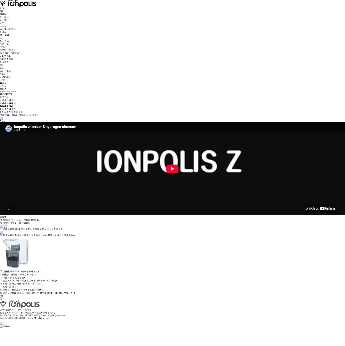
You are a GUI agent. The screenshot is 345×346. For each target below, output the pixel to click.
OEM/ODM (5, 77)
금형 (2, 65)
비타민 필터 (5, 56)
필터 (2, 68)
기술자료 (4, 62)
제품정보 (4, 44)
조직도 (3, 26)
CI (1, 38)
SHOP (3, 89)
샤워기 (3, 47)
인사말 (3, 20)
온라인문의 (5, 71)
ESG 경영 (4, 35)
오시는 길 (4, 41)
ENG (2, 11)
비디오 (3, 86)
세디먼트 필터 (6, 59)
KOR (2, 8)
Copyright (4, 318)
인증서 (3, 32)
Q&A (2, 74)
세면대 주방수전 (8, 50)
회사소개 (4, 16)
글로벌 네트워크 (8, 29)
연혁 (2, 23)
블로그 (3, 83)
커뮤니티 (4, 80)
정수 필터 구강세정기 (10, 53)
